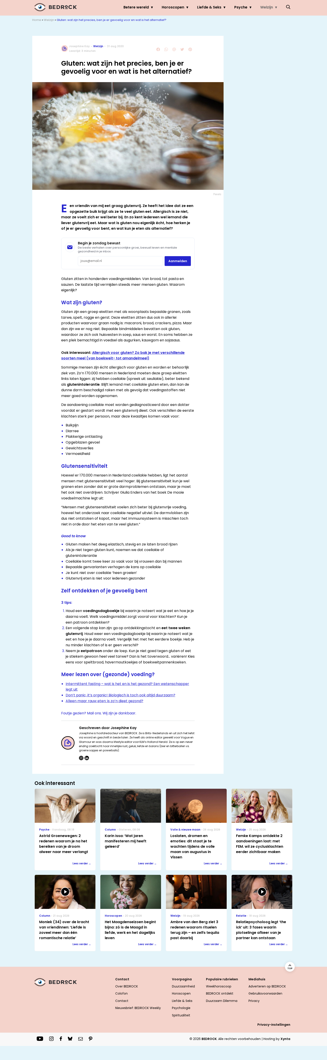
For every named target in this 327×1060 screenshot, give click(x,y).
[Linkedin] (87, 758)
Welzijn (266, 7)
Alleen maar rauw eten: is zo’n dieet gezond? (104, 700)
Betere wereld (136, 7)
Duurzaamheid (183, 986)
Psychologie (181, 1008)
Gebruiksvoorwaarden (265, 993)
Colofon (121, 993)
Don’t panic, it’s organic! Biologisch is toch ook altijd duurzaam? (120, 695)
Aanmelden (177, 261)
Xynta (285, 1039)
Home (36, 20)
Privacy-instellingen (273, 1024)
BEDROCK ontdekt (219, 993)
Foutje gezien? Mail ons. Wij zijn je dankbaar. (98, 713)
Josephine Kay (79, 46)
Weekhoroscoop (218, 986)
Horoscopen (173, 7)
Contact (121, 1001)
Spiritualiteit (181, 1015)
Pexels (217, 194)
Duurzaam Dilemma (221, 1001)
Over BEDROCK (126, 986)
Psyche (240, 7)
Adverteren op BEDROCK (267, 986)
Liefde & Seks (209, 7)
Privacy (254, 1001)
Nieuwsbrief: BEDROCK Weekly (138, 1008)
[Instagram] (81, 758)
